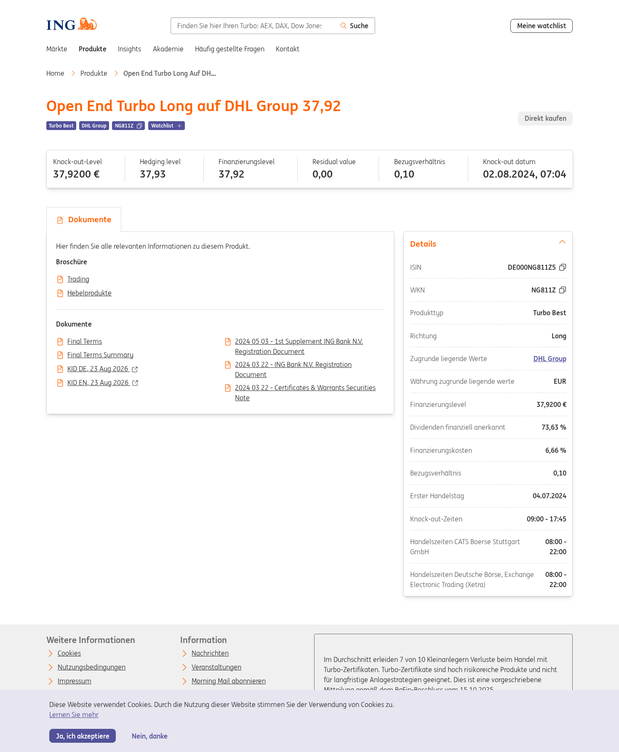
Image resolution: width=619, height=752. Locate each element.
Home (56, 73)
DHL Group (550, 359)
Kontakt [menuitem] (287, 49)
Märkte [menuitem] (56, 49)
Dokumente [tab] (88, 219)
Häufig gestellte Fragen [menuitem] (229, 49)
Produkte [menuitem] (93, 49)
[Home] (71, 25)
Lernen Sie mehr (74, 714)
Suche (359, 25)
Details (423, 244)
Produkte (94, 73)
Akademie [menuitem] (168, 49)
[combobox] (252, 26)
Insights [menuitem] (129, 49)
